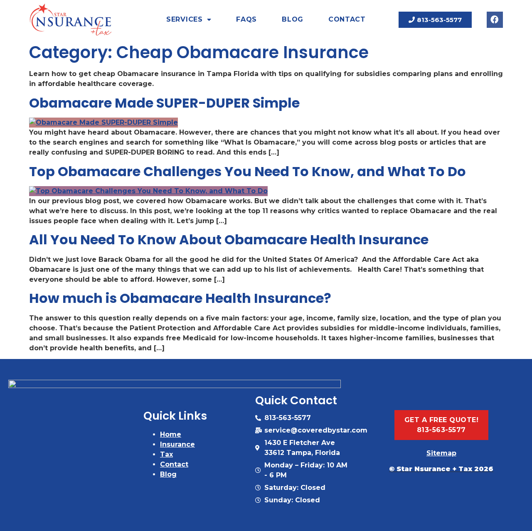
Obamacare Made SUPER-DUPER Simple (164, 102)
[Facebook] (495, 20)
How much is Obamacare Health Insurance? (180, 298)
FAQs (246, 19)
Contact (347, 19)
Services (184, 19)
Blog (292, 19)
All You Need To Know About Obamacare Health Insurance (229, 239)
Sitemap (441, 453)
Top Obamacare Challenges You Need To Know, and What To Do (247, 171)
